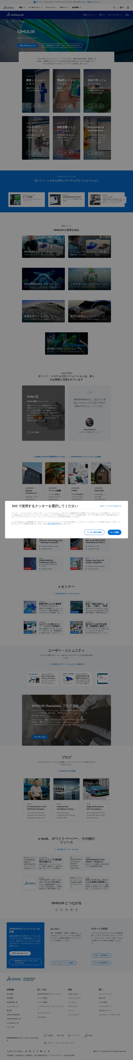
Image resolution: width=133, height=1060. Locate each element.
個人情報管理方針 (54, 524)
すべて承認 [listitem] (114, 532)
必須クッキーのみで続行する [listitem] (110, 506)
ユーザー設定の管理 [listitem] (94, 532)
